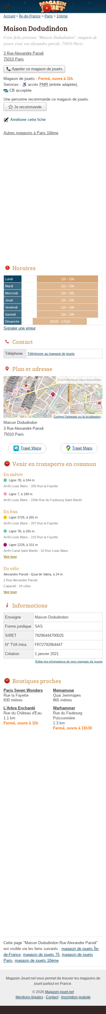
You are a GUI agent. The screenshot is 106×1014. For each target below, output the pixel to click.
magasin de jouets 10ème (37, 960)
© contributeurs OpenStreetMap (79, 379)
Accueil (6, 6)
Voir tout (10, 556)
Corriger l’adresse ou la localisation (77, 416)
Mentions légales (29, 997)
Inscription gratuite (76, 997)
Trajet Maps (82, 448)
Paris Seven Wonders (23, 690)
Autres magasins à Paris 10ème (31, 133)
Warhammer (64, 708)
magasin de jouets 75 (41, 954)
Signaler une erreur (20, 328)
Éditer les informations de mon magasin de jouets (68, 661)
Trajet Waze (31, 448)
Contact (52, 997)
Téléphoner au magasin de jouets (51, 353)
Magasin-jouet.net (59, 992)
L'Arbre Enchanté (19, 708)
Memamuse (63, 690)
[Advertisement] (53, 198)
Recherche (99, 6)
